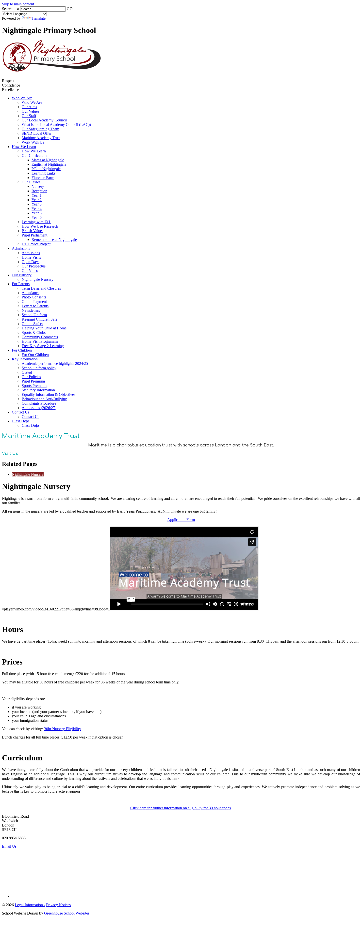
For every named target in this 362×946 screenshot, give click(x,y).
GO (70, 9)
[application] (181, 871)
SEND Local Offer (36, 133)
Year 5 (37, 213)
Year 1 (37, 195)
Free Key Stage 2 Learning (43, 346)
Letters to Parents (35, 306)
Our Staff (29, 116)
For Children (22, 350)
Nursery (38, 186)
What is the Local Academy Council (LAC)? (56, 124)
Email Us (9, 846)
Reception (39, 191)
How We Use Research (40, 226)
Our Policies (31, 377)
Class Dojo (20, 421)
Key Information (25, 359)
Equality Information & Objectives (48, 394)
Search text (10, 9)
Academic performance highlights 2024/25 (55, 363)
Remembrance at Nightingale (54, 239)
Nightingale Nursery (37, 279)
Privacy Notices (58, 905)
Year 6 (37, 217)
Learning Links (43, 173)
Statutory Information (38, 390)
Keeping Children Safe (39, 319)
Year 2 (37, 200)
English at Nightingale (49, 164)
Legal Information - (30, 905)
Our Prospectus (34, 266)
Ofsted (27, 372)
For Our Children (35, 355)
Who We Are (22, 98)
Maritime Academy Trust (41, 138)
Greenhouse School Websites (66, 913)
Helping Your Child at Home (44, 328)
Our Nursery (22, 275)
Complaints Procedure (39, 403)
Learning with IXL (36, 222)
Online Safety (32, 324)
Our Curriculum (34, 155)
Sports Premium (34, 386)
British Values (32, 231)
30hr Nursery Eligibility (62, 729)
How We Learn (24, 147)
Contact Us (20, 412)
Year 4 (37, 209)
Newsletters (31, 310)
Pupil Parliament (34, 235)
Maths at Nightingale (48, 160)
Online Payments (35, 301)
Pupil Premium (33, 381)
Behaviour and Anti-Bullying (44, 399)
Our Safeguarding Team (40, 129)
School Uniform (34, 315)
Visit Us (10, 453)
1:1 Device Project (36, 244)
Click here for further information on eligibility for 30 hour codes (180, 808)
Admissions (21, 248)
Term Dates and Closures (41, 288)
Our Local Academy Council (44, 120)
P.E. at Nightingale (46, 169)
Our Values (30, 111)
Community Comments (40, 337)
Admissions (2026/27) (39, 408)
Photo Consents (34, 297)
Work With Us (33, 142)
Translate (39, 18)
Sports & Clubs (34, 332)
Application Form (181, 519)
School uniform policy (39, 368)
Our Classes (31, 182)
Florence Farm (43, 178)
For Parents (21, 284)
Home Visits (31, 257)
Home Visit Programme (40, 341)
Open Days (30, 262)
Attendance (30, 293)
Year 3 (37, 204)
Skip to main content (18, 4)
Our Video (30, 270)
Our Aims (29, 107)
